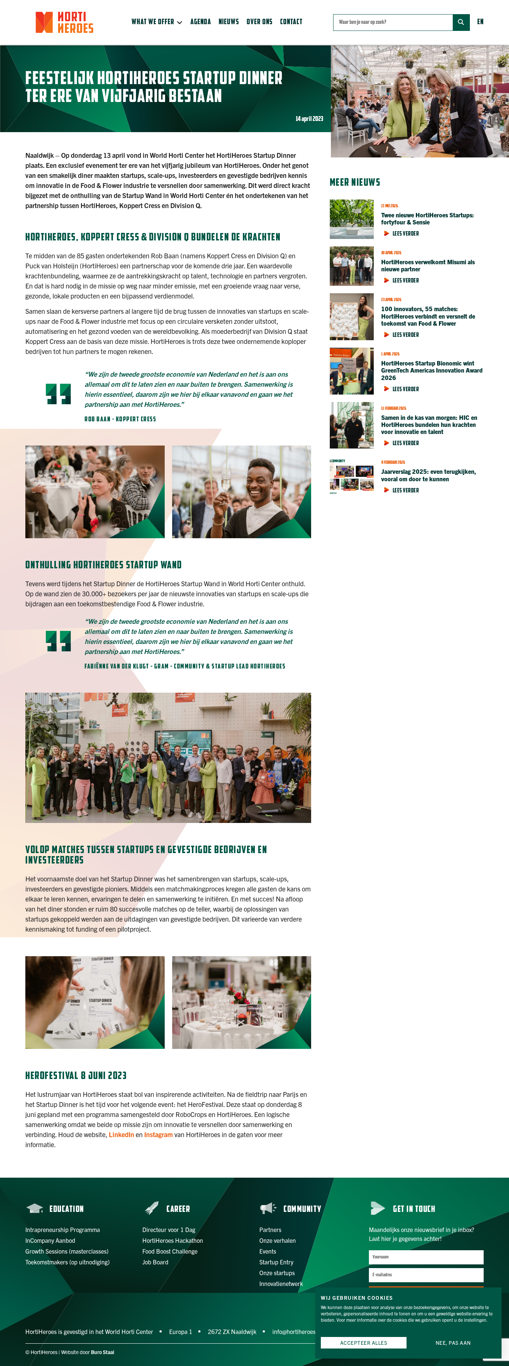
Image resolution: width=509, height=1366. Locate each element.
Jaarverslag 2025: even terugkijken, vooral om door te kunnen (428, 474)
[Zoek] (461, 23)
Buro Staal (102, 1352)
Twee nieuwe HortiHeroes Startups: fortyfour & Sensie (427, 218)
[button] (157, 22)
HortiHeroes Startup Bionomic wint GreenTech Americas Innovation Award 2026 (432, 370)
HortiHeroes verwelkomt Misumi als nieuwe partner (428, 265)
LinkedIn (121, 1134)
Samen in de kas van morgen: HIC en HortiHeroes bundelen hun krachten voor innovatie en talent (429, 424)
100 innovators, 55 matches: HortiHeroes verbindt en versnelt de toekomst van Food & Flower (428, 315)
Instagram (158, 1134)
